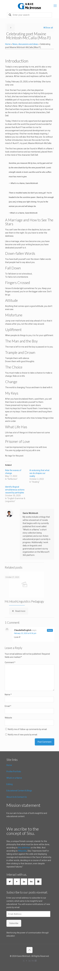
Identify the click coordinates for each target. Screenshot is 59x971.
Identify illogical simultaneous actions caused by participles (14, 490)
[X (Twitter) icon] (24, 960)
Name (8, 694)
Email (8, 706)
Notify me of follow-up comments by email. (27, 729)
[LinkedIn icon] (30, 960)
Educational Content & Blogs (19, 790)
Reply (50, 630)
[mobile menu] (55, 5)
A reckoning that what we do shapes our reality (39, 473)
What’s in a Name (14, 778)
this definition (24, 847)
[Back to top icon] (29, 950)
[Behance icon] (33, 960)
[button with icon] (9, 881)
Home (8, 44)
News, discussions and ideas (25, 44)
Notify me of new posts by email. (23, 734)
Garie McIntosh (30, 513)
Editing (9, 784)
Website (8, 718)
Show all (49, 27)
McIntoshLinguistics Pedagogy (24, 601)
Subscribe (13, 923)
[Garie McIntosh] (29, 5)
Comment (10, 662)
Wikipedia (22, 851)
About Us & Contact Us (16, 797)
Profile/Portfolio (13, 771)
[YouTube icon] (27, 960)
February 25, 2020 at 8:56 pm (25, 633)
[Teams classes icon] (36, 960)
